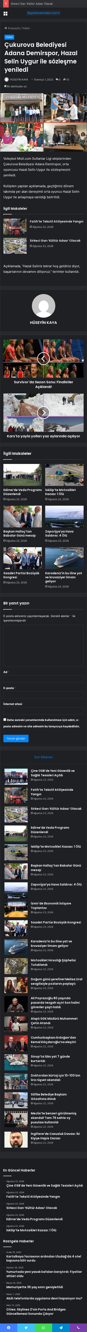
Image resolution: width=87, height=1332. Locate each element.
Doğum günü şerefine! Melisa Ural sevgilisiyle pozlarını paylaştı (56, 981)
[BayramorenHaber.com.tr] (43, 13)
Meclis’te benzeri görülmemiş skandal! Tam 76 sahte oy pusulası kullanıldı (53, 1117)
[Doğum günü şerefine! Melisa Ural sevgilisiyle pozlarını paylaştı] (16, 985)
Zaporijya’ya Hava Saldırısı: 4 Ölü (59, 533)
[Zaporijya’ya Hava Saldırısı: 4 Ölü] (64, 517)
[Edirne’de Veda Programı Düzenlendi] (22, 475)
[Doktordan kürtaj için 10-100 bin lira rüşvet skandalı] (16, 1081)
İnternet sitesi (12, 704)
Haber (26, 28)
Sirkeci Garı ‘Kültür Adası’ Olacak (32, 3)
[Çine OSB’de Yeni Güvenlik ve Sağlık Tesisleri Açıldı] (16, 777)
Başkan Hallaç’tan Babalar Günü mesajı (19, 533)
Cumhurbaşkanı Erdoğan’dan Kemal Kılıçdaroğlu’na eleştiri (53, 1039)
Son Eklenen (43, 757)
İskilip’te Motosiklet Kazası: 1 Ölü (60, 492)
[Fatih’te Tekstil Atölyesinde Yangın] (15, 227)
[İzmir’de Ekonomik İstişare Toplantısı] (16, 909)
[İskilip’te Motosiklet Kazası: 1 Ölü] (64, 475)
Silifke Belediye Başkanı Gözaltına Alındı (49, 1096)
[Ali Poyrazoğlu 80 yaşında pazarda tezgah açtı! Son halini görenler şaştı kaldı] (16, 1004)
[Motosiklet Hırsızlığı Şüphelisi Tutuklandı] (16, 966)
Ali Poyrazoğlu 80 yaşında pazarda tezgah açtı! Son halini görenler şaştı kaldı (55, 1002)
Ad (6, 672)
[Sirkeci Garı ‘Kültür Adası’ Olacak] (15, 246)
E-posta (9, 688)
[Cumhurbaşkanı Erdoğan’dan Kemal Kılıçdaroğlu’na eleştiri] (16, 1043)
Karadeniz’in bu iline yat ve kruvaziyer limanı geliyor (63, 577)
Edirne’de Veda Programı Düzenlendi (22, 492)
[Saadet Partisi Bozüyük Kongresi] (22, 558)
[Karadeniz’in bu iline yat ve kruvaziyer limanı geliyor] (64, 558)
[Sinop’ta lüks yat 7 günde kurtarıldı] (16, 1062)
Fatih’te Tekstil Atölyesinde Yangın (56, 221)
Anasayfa (13, 28)
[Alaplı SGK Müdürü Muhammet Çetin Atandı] (16, 1024)
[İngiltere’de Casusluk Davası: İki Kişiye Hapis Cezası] (16, 1140)
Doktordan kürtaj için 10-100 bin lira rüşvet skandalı (55, 1077)
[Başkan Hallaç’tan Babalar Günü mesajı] (22, 517)
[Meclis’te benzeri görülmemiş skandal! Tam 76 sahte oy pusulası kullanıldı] (16, 1119)
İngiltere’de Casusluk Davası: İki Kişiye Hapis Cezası (55, 1136)
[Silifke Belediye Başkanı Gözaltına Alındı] (16, 1100)
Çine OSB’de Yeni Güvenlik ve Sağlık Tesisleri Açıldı (53, 773)
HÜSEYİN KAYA (19, 79)
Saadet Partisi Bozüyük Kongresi (21, 575)
